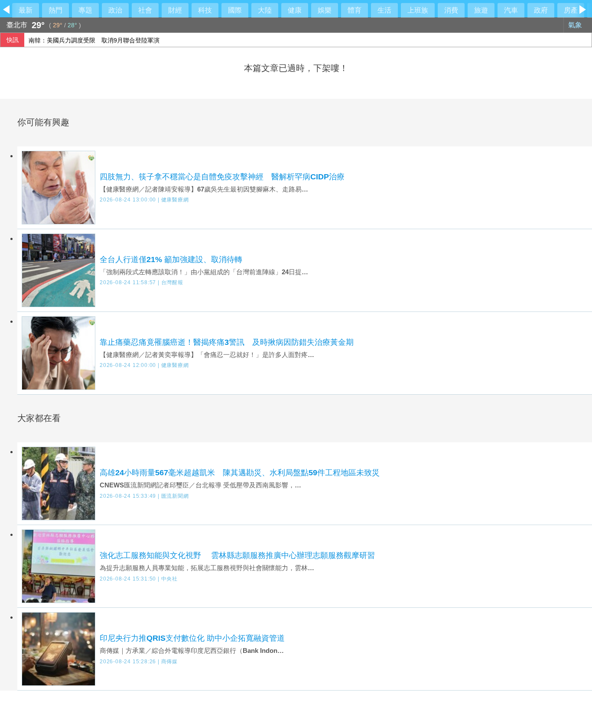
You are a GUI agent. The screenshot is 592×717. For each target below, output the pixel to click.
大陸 (265, 10)
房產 (571, 10)
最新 (26, 10)
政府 (541, 10)
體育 (354, 10)
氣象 (576, 25)
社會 (145, 10)
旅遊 (481, 10)
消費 (451, 10)
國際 (235, 10)
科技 (205, 10)
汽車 (511, 10)
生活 (384, 10)
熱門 (55, 10)
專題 (85, 10)
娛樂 (325, 10)
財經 (175, 10)
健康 (295, 10)
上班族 (417, 10)
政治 (115, 10)
